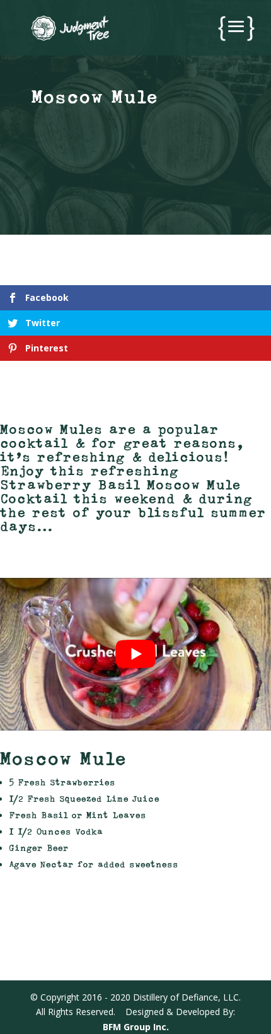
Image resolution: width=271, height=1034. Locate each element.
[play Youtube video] (135, 654)
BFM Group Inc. (136, 1027)
